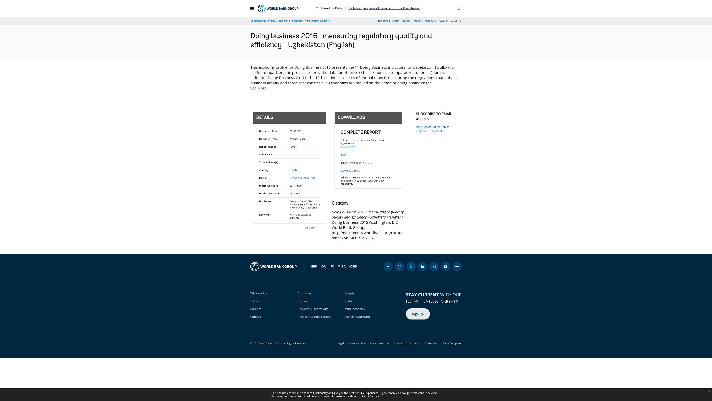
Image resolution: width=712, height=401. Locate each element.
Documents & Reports (319, 20)
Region (263, 178)
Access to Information (407, 343)
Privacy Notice (356, 343)
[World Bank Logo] (278, 8)
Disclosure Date (268, 185)
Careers (255, 309)
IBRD (313, 266)
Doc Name (265, 201)
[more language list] (460, 21)
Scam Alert (431, 343)
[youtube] (445, 266)
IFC (331, 266)
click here (373, 396)
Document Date (268, 131)
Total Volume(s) (268, 162)
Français (417, 20)
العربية (454, 20)
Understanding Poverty (263, 20)
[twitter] (411, 266)
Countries (305, 293)
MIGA (342, 266)
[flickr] (457, 266)
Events (350, 293)
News (254, 301)
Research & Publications (291, 20)
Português (430, 20)
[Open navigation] (252, 8)
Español (406, 20)
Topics (302, 301)
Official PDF (348, 147)
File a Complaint (452, 343)
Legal (340, 343)
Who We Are (259, 293)
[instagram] (434, 266)
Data (348, 301)
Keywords (265, 214)
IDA (323, 266)
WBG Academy (355, 309)
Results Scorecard (357, 317)
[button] (459, 8)
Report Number (268, 146)
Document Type (268, 139)
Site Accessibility (379, 343)
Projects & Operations (313, 309)
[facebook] (388, 266)
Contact (255, 317)
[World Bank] (273, 266)
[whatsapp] (399, 266)
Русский (443, 20)
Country (264, 170)
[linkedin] (422, 266)
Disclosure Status (269, 193)
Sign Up (418, 314)
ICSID (353, 266)
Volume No (265, 154)
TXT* (344, 155)
